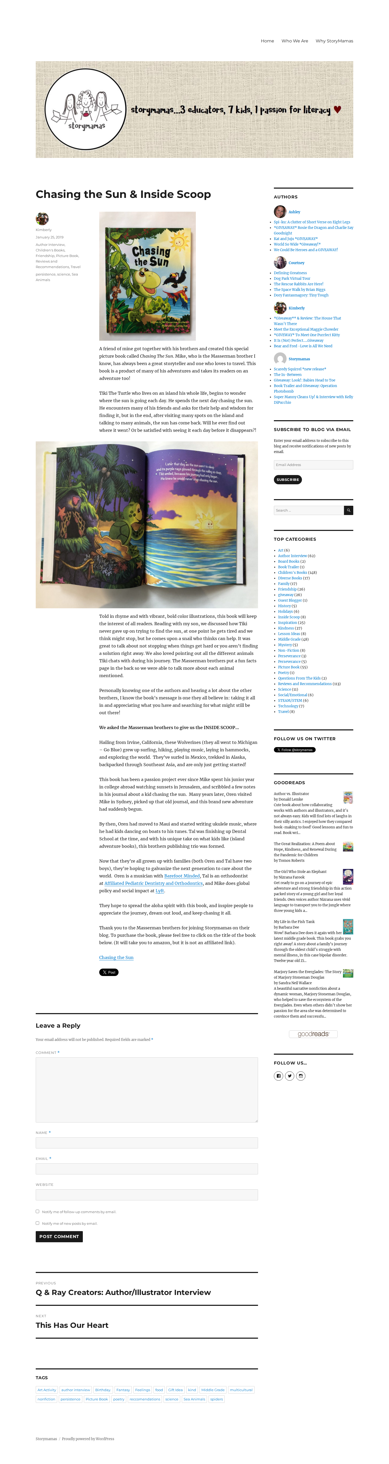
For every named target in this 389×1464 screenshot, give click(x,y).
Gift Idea (175, 1390)
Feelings (142, 1390)
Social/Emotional (292, 695)
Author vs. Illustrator (291, 794)
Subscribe (288, 479)
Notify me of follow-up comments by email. (79, 1212)
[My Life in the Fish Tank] (348, 926)
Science (284, 689)
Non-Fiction (288, 650)
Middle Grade (213, 1390)
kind (192, 1390)
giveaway (285, 595)
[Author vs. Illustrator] (348, 797)
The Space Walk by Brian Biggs (299, 289)
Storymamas (46, 1439)
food (159, 1390)
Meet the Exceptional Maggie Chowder (306, 329)
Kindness (286, 628)
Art (280, 550)
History (284, 606)
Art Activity (47, 1390)
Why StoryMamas (334, 40)
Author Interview (50, 244)
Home (267, 40)
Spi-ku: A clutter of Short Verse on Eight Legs (312, 222)
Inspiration (287, 622)
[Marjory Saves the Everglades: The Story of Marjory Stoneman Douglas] (348, 973)
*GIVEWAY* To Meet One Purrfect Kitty (307, 335)
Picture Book (67, 256)
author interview (75, 1390)
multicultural (241, 1390)
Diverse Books (290, 578)
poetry (118, 1399)
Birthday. (103, 1390)
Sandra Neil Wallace (295, 983)
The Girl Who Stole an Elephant (300, 871)
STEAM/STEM (290, 700)
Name (43, 1132)
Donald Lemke (291, 799)
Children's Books (50, 250)
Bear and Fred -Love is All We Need (303, 346)
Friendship (45, 256)
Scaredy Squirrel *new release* (300, 369)
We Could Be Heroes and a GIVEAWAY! (306, 250)
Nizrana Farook (292, 877)
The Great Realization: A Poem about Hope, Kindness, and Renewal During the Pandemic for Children (305, 849)
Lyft (160, 890)
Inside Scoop (289, 617)
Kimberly (44, 230)
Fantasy (123, 1390)
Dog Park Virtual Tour (292, 278)
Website (45, 1184)
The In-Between (288, 374)
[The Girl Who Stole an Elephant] (348, 876)
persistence (46, 274)
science (63, 274)
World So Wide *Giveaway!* (297, 244)
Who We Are (295, 40)
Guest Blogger (290, 600)
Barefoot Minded (182, 876)
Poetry (283, 673)
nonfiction (46, 1399)
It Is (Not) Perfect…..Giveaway (298, 340)
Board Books (289, 561)
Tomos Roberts (292, 860)
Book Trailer (288, 567)
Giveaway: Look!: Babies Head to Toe (304, 380)
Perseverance (289, 656)
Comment (48, 1052)
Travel (76, 267)
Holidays (285, 611)
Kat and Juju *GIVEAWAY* (296, 239)
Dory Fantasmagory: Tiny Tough (301, 295)
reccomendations (145, 1399)
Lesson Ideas (289, 634)
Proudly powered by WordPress (88, 1439)
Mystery (285, 645)
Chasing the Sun (116, 957)
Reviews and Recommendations (305, 684)
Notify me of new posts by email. (70, 1223)
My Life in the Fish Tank (294, 922)
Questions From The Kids (299, 678)
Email (44, 1158)
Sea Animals (194, 1399)
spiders (216, 1399)
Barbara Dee (289, 927)
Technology (288, 706)
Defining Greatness (290, 273)
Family (284, 584)
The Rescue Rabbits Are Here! (299, 284)
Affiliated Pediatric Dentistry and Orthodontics (154, 883)
